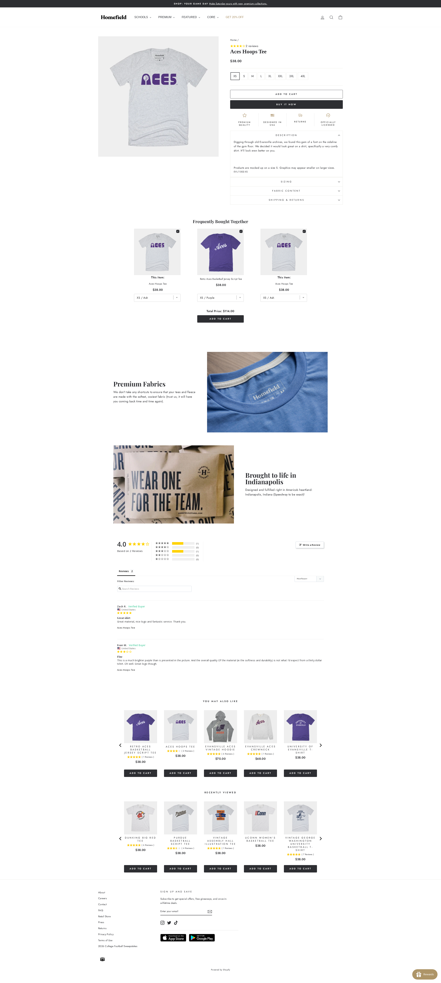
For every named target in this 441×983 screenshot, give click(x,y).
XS (235, 76)
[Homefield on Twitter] (169, 923)
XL (269, 76)
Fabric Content (286, 190)
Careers (102, 898)
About (101, 892)
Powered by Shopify (220, 969)
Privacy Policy (106, 934)
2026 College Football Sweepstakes (117, 946)
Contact (102, 904)
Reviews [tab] (124, 571)
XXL (280, 76)
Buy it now (286, 104)
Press (101, 922)
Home (233, 40)
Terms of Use (105, 940)
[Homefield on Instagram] (162, 923)
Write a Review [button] (311, 544)
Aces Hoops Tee (126, 627)
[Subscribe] (210, 911)
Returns (102, 928)
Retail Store (104, 916)
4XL (303, 76)
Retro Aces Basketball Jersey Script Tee (221, 279)
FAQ (100, 910)
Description (286, 135)
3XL (291, 76)
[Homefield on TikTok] (176, 923)
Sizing (286, 181)
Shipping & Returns (286, 200)
